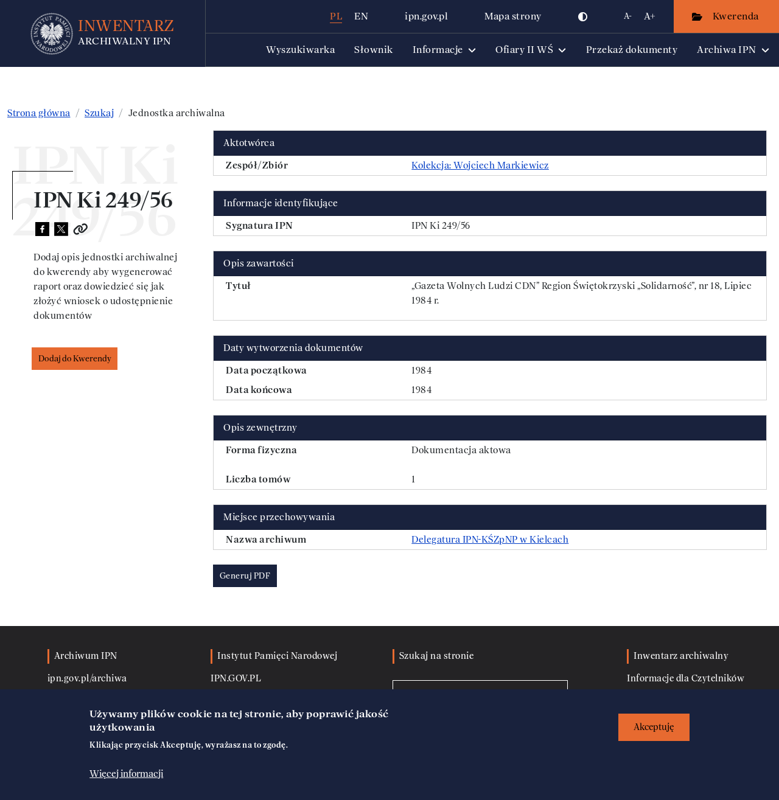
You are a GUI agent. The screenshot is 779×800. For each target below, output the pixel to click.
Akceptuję (654, 727)
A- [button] (628, 16)
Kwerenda (737, 16)
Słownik (373, 50)
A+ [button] (649, 16)
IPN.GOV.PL (236, 678)
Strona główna (39, 113)
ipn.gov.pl (426, 16)
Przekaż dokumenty (632, 50)
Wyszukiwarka (300, 50)
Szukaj (99, 113)
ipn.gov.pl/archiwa (87, 678)
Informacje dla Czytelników (685, 678)
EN (361, 16)
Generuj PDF (245, 576)
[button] (583, 16)
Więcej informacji (126, 774)
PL (336, 16)
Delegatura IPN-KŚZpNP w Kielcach (489, 539)
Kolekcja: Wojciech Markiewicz (480, 165)
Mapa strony (513, 16)
